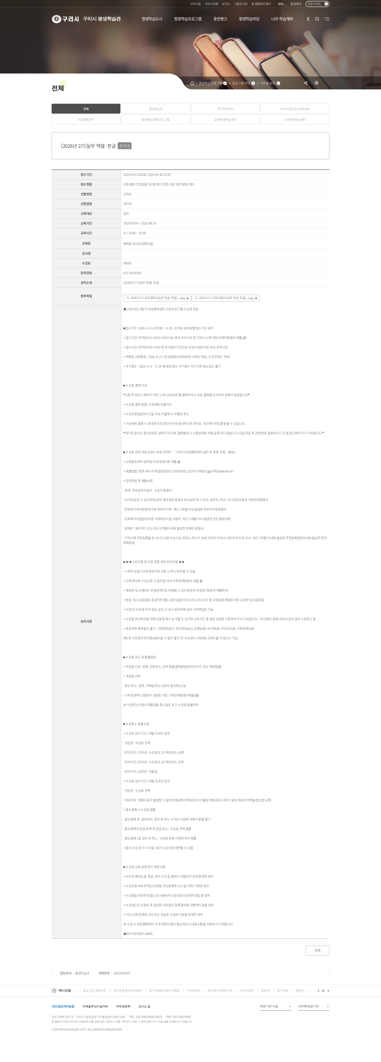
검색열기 (317, 18)
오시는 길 (144, 1006)
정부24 (265, 990)
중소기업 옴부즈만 (94, 990)
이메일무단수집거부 (95, 1006)
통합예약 (296, 4)
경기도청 (282, 990)
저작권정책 (123, 1006)
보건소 (226, 4)
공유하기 (305, 82)
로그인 (308, 18)
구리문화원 (194, 990)
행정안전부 (302, 990)
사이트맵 (326, 18)
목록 (318, 950)
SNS (280, 4)
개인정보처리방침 (63, 1006)
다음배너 (327, 990)
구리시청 (195, 4)
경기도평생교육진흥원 (127, 990)
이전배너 (319, 990)
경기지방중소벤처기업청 (164, 990)
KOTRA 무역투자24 (220, 990)
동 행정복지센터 (261, 4)
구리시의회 (211, 4)
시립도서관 (240, 4)
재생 (323, 990)
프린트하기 (316, 82)
